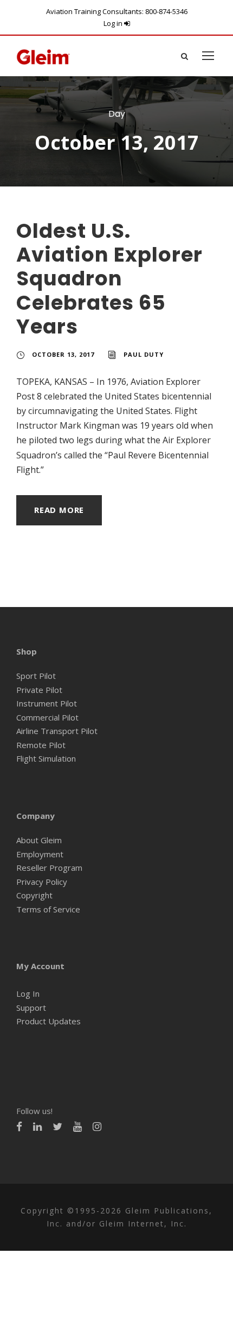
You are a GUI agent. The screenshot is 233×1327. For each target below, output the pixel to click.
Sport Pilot (36, 675)
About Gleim (39, 840)
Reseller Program (49, 867)
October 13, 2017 (63, 354)
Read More (59, 509)
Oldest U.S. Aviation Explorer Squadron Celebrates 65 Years (109, 279)
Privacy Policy (41, 881)
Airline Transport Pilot (57, 730)
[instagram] (97, 1126)
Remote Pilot (41, 744)
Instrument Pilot (46, 703)
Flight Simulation (46, 758)
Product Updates (48, 1021)
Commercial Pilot (47, 717)
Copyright (34, 895)
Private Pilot (39, 689)
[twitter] (57, 1126)
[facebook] (19, 1126)
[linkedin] (37, 1126)
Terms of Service (48, 909)
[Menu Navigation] (208, 55)
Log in (113, 23)
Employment (39, 854)
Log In (28, 993)
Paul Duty (144, 354)
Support (31, 1007)
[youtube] (77, 1126)
